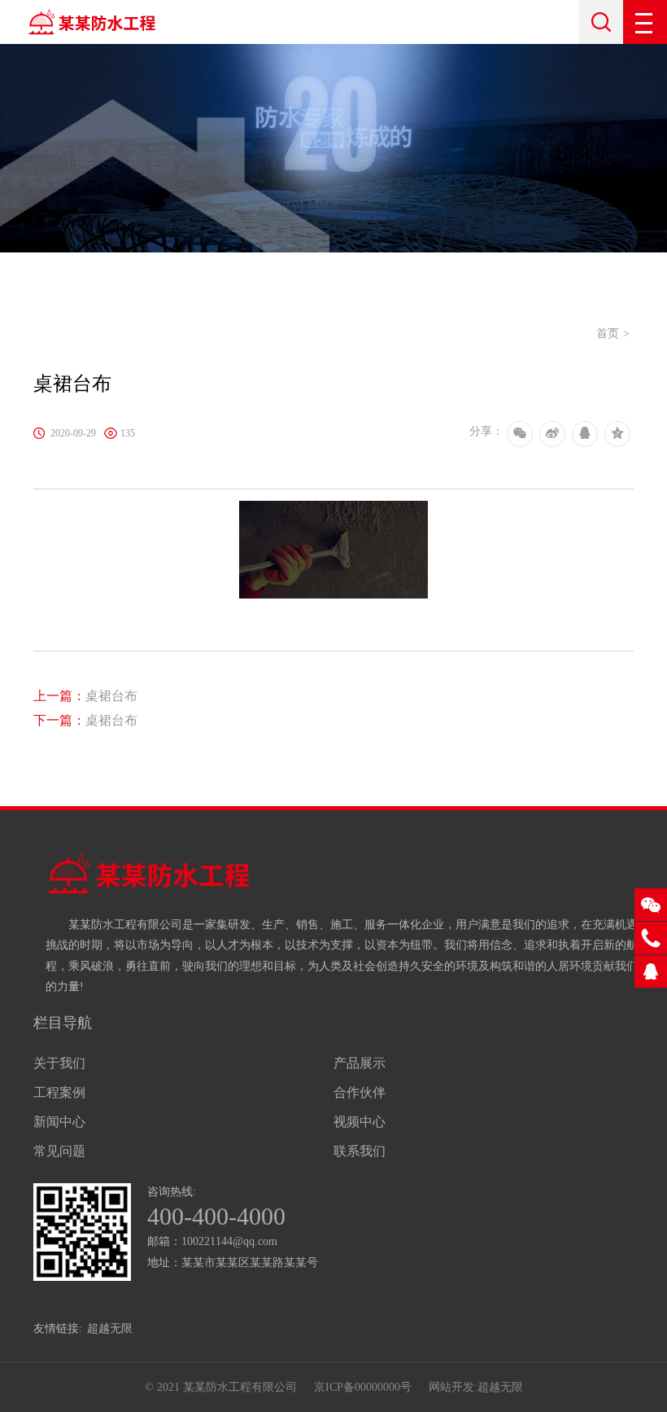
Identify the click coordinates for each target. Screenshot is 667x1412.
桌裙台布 (85, 696)
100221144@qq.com (229, 1241)
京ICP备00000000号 (363, 1387)
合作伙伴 (360, 1092)
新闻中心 (59, 1122)
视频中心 (360, 1122)
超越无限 (110, 1328)
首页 (607, 333)
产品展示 (360, 1063)
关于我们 (59, 1063)
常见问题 (59, 1151)
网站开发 (451, 1387)
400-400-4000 (216, 1216)
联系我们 (360, 1151)
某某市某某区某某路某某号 (249, 1262)
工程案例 (59, 1092)
